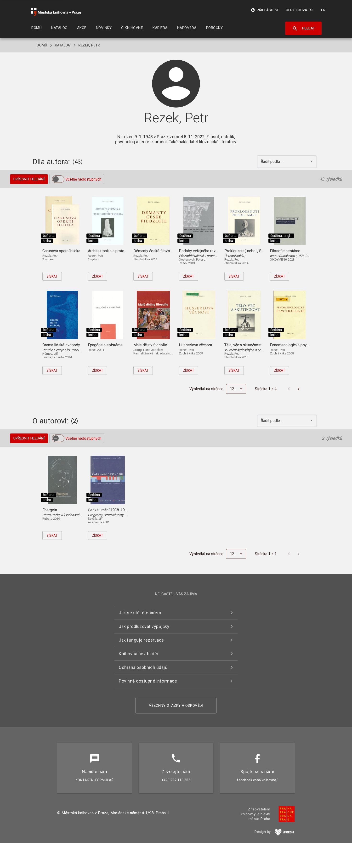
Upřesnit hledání (29, 179)
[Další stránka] (298, 389)
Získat (52, 276)
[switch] (58, 179)
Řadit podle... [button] (272, 161)
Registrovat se (300, 10)
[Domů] (56, 12)
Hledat (303, 28)
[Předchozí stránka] (289, 389)
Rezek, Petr (89, 45)
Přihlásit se (265, 10)
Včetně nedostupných (83, 179)
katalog (63, 45)
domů (42, 45)
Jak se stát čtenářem (140, 612)
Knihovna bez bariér (139, 653)
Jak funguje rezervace (141, 640)
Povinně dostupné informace (148, 681)
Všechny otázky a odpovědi (176, 705)
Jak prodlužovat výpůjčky (144, 626)
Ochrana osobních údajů (143, 667)
